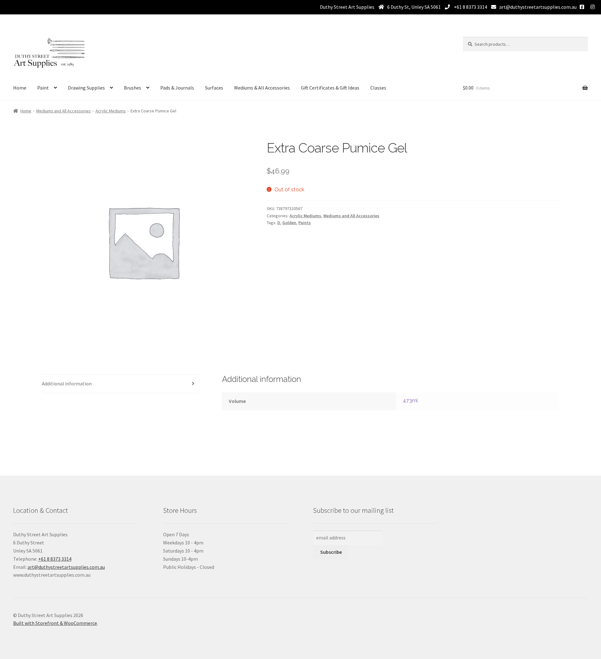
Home (19, 88)
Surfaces (214, 88)
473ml (410, 401)
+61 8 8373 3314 (470, 7)
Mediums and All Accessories (63, 111)
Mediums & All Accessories (262, 88)
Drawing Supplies (86, 88)
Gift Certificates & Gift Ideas (330, 88)
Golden (289, 222)
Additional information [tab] (67, 383)
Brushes (132, 88)
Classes (378, 88)
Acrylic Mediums (110, 111)
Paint (43, 88)
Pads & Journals (177, 88)
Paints (304, 222)
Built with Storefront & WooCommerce (55, 623)
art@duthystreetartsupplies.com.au (538, 7)
